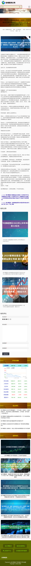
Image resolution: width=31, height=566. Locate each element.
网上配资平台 (7, 551)
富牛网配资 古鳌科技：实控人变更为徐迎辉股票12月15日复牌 (15, 428)
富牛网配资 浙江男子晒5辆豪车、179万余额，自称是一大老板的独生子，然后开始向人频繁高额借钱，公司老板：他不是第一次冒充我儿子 (15, 411)
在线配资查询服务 (21, 551)
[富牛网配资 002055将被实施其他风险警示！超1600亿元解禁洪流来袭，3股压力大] (15, 290)
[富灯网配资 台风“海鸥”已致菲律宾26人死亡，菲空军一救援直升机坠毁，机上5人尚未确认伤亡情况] (15, 507)
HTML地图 (23, 562)
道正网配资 (8, 546)
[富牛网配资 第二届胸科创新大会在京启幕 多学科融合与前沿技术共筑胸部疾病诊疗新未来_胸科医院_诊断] (15, 527)
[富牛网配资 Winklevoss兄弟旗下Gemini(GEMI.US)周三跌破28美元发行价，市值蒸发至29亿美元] (15, 487)
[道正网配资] (9, 2)
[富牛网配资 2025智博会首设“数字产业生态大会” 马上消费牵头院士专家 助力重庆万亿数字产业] (15, 257)
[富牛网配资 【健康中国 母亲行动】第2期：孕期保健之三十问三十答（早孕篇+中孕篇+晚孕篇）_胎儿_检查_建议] (15, 465)
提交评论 (6, 354)
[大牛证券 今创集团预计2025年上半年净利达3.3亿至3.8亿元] (15, 224)
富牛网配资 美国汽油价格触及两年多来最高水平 (12, 421)
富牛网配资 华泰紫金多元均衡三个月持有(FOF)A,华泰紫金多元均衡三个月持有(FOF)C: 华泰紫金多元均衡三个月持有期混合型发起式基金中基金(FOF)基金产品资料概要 (15, 197)
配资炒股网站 (21, 546)
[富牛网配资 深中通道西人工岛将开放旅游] (15, 447)
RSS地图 (18, 562)
